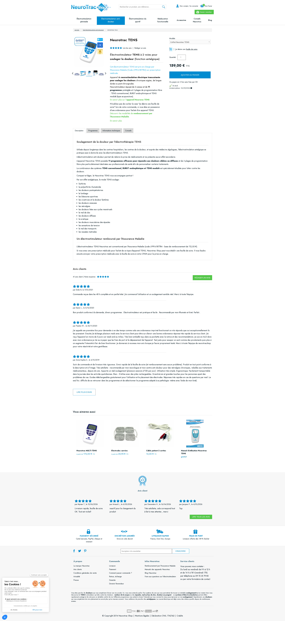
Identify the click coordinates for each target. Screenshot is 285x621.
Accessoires (181, 20)
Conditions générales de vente (85, 573)
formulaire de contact (201, 579)
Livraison (112, 566)
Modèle (172, 38)
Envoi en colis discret (125, 537)
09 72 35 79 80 (202, 575)
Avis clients (77, 569)
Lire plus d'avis (84, 392)
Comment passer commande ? (120, 573)
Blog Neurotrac (150, 573)
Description (79, 130)
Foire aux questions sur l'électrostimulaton (160, 576)
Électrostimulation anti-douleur (110, 20)
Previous (73, 73)
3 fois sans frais (186, 82)
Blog (210, 20)
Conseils (128, 130)
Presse (76, 580)
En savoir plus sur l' (130, 99)
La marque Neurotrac (81, 566)
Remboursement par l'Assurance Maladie (160, 566)
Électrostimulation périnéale (84, 20)
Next (105, 73)
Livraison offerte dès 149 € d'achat (196, 537)
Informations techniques (111, 130)
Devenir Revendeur (116, 583)
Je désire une (186, 49)
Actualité (76, 576)
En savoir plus (116, 120)
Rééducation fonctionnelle (162, 20)
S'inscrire (180, 551)
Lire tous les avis (201, 516)
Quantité (172, 57)
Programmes (93, 130)
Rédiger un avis (202, 277)
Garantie (112, 580)
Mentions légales (142, 615)
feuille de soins (191, 49)
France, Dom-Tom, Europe (160, 537)
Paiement (112, 569)
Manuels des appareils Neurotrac (157, 569)
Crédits (180, 615)
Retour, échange (115, 576)
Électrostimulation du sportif (137, 20)
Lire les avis (127, 48)
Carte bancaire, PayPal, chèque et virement (89, 539)
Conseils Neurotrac (197, 20)
